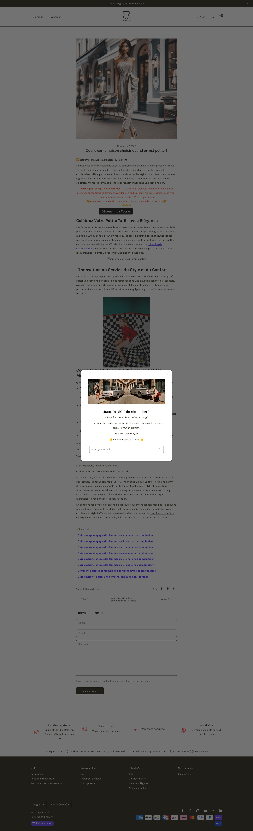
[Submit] (159, 449)
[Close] (167, 374)
